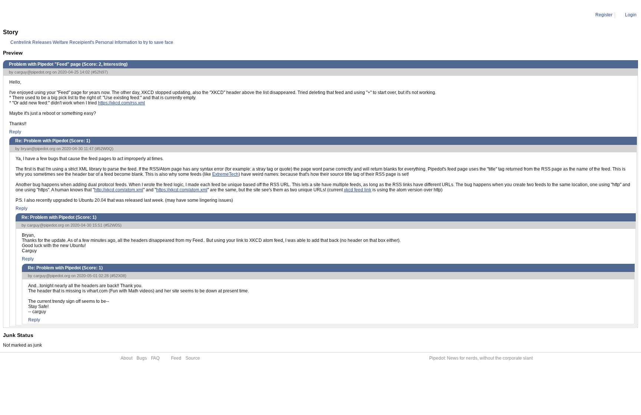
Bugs (142, 358)
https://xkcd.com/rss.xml (121, 103)
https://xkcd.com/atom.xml (181, 189)
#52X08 (118, 275)
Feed (176, 358)
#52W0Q (104, 148)
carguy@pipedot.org (32, 72)
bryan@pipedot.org (38, 148)
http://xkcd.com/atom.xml (118, 189)
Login (631, 14)
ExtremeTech (225, 174)
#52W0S (112, 225)
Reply (15, 131)
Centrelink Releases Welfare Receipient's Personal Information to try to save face (91, 42)
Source (192, 358)
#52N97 (99, 72)
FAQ (155, 358)
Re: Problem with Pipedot (81, 14)
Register (603, 14)
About (126, 358)
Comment (41, 14)
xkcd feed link (357, 189)
